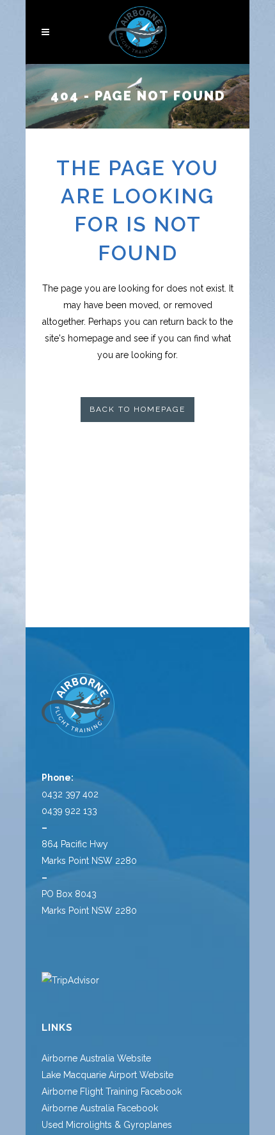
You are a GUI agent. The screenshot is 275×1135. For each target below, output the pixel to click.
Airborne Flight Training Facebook (112, 1091)
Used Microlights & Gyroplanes (107, 1125)
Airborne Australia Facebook (100, 1108)
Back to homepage (137, 409)
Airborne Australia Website (96, 1058)
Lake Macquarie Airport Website (107, 1075)
